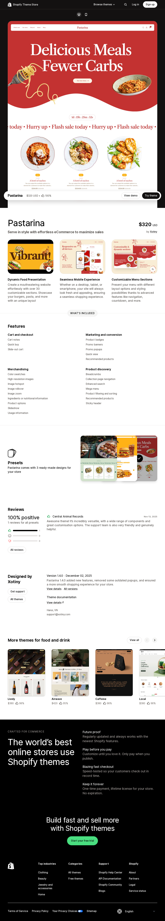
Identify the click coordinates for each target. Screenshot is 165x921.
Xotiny (153, 231)
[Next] (154, 640)
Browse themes (103, 4)
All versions (71, 588)
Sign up (150, 4)
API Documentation (110, 878)
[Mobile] (86, 14)
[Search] (125, 4)
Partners (134, 878)
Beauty (42, 878)
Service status (137, 890)
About (132, 872)
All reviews (16, 549)
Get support (17, 591)
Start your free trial (82, 840)
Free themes (75, 878)
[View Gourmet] (99, 458)
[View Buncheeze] (119, 458)
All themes (16, 599)
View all (134, 640)
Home (41, 894)
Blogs (102, 890)
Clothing (43, 872)
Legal (132, 884)
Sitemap (92, 911)
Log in (135, 4)
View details (54, 588)
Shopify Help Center (110, 872)
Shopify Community (110, 884)
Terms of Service (18, 911)
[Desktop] (79, 14)
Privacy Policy (40, 911)
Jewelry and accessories (45, 886)
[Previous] (147, 640)
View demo (130, 195)
